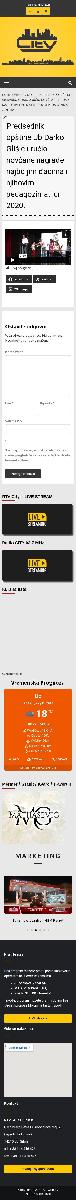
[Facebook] (30, 11)
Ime (9, 403)
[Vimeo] (46, 11)
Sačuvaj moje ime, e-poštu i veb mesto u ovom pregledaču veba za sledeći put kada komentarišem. (37, 455)
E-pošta (47, 403)
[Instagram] (38, 11)
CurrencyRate (12, 673)
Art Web (48, 1189)
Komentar (14, 352)
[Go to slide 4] (40, 930)
